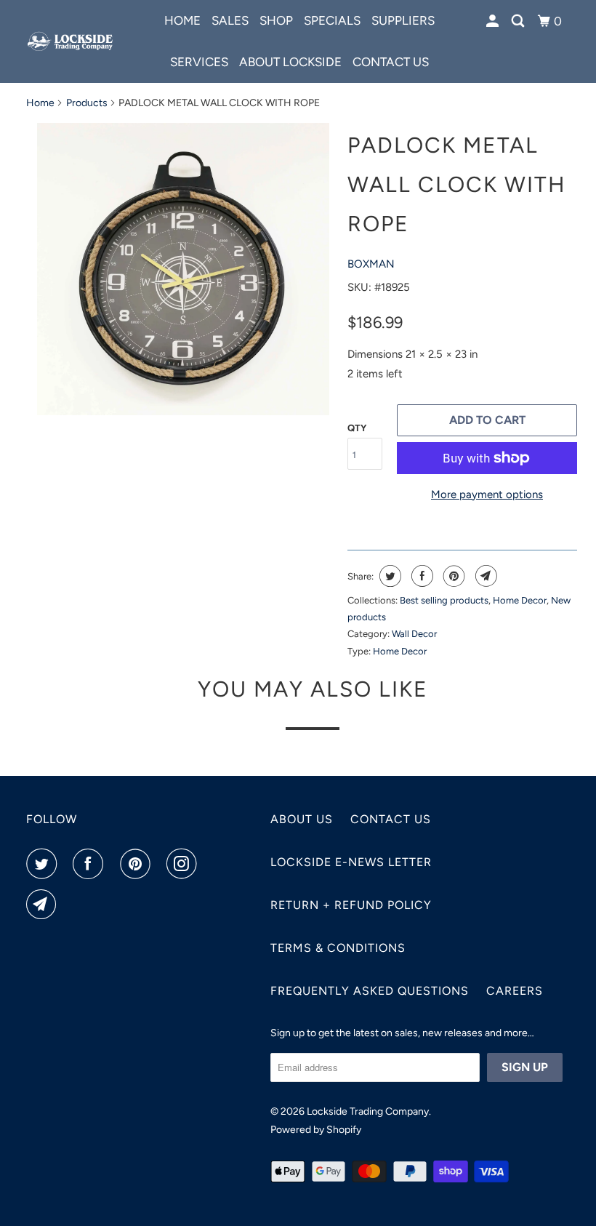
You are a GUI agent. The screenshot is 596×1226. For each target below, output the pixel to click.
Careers (514, 991)
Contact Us (390, 819)
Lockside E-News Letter (351, 862)
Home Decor (520, 600)
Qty (356, 427)
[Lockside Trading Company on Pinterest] (138, 864)
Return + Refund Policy (351, 905)
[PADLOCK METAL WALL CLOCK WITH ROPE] (183, 269)
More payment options (487, 494)
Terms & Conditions (338, 948)
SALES (230, 20)
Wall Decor (414, 633)
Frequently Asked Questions (369, 991)
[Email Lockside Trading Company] (44, 904)
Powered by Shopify (315, 1129)
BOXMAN (371, 264)
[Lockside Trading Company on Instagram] (184, 864)
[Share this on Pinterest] (452, 576)
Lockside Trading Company (368, 1111)
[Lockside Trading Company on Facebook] (91, 864)
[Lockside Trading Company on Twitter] (44, 864)
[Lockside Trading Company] (71, 41)
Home (182, 20)
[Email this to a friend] (484, 576)
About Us (301, 819)
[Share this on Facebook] (420, 576)
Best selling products (444, 600)
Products (87, 103)
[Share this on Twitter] (388, 576)
